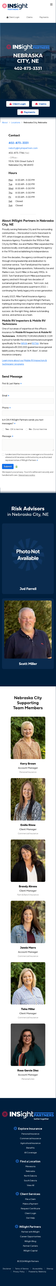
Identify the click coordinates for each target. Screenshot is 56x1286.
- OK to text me (14, 429)
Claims (29, 17)
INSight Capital (30, 1250)
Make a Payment (30, 1203)
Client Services (30, 1194)
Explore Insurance (30, 1128)
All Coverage (30, 1152)
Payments (44, 17)
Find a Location (30, 1161)
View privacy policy (26, 475)
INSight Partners (30, 1226)
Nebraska (30, 1171)
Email (5, 395)
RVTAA (35, 343)
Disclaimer (7, 1268)
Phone (6, 407)
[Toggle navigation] (51, 4)
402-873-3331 (19, 142)
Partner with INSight (30, 1231)
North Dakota (30, 1175)
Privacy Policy (19, 1271)
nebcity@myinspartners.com (23, 148)
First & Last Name (12, 383)
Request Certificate (30, 1208)
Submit (8, 466)
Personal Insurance (30, 1133)
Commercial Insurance (30, 1138)
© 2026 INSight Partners (28, 1261)
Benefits (30, 1147)
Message (7, 436)
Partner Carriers (30, 1245)
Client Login (14, 17)
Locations (15, 122)
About (5, 122)
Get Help (30, 1217)
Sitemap (50, 1268)
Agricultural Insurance (30, 1143)
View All (30, 1185)
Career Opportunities (30, 1236)
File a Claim (30, 1199)
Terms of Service (21, 1268)
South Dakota (30, 1180)
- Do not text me (38, 429)
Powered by (37, 1271)
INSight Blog (30, 1241)
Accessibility (38, 1268)
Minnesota (30, 1166)
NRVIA (24, 343)
